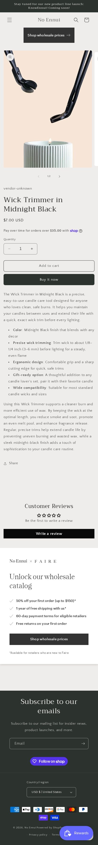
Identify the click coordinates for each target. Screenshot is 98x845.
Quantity (10, 239)
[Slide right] (59, 176)
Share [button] (13, 463)
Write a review (49, 534)
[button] (9, 20)
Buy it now (49, 280)
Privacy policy (38, 834)
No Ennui (30, 827)
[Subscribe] (83, 743)
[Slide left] (38, 176)
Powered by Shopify (50, 827)
